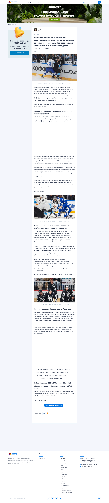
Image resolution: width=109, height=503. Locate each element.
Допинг (63, 483)
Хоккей (44, 2)
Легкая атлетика (65, 485)
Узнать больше (19, 52)
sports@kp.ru (88, 466)
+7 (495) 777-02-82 (92, 464)
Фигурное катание (33, 2)
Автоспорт (64, 474)
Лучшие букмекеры (66, 492)
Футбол (22, 2)
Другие (63, 488)
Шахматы (63, 476)
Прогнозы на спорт (66, 490)
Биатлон (63, 481)
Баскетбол (64, 467)
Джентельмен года (90, 2)
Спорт (9, 24)
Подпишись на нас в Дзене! (54, 405)
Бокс (56, 2)
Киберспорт (64, 479)
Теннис (62, 2)
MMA (50, 2)
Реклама (42, 458)
